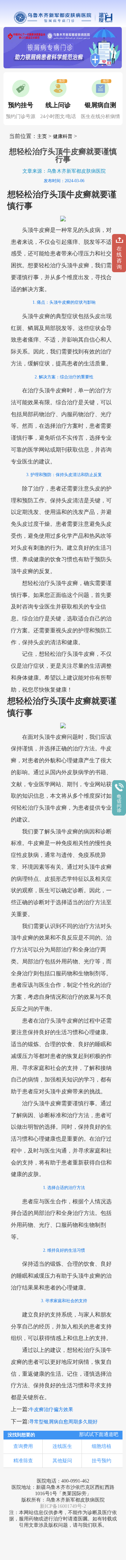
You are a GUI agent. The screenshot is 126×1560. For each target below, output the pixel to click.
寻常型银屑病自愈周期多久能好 (63, 1421)
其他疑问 (62, 1460)
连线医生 (62, 1446)
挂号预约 (101, 1460)
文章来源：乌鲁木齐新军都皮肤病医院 (64, 171)
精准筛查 (23, 1460)
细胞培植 (101, 1446)
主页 (42, 136)
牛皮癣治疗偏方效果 (51, 1409)
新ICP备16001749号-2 (63, 1506)
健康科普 (62, 136)
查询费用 (23, 1446)
